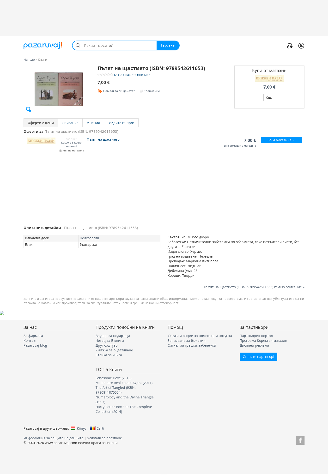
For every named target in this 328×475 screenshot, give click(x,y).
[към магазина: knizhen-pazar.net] (269, 78)
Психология (89, 238)
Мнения (93, 122)
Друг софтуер (107, 345)
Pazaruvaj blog (35, 345)
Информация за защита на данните (53, 438)
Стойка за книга (109, 355)
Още (269, 97)
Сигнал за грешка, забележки (192, 345)
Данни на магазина (71, 151)
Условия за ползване (104, 438)
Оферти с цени (41, 122)
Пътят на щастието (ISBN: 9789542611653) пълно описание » (254, 287)
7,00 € (269, 87)
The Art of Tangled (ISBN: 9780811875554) (116, 390)
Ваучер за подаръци (113, 335)
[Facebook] (300, 439)
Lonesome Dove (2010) (113, 378)
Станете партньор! (258, 356)
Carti (100, 428)
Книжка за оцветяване (114, 350)
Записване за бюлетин (187, 340)
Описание (70, 122)
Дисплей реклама (254, 345)
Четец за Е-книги (110, 340)
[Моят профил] (301, 45)
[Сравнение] (289, 45)
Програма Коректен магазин (263, 340)
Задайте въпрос (121, 122)
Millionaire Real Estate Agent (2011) (124, 382)
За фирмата (33, 335)
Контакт (30, 340)
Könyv (81, 428)
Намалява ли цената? (119, 91)
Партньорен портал (256, 335)
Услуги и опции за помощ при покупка (200, 335)
